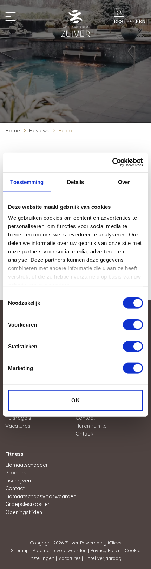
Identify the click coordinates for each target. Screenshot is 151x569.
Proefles (15, 472)
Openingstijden (23, 512)
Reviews (39, 130)
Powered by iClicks (100, 543)
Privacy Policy (106, 550)
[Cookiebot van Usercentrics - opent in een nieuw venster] (112, 162)
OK (75, 400)
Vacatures (18, 426)
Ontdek (84, 433)
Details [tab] (75, 182)
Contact (85, 417)
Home (12, 130)
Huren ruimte (91, 426)
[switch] (133, 324)
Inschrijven (18, 480)
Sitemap (20, 550)
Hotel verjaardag (103, 558)
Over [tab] (124, 182)
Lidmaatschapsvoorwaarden (40, 496)
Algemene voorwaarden (60, 550)
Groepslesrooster (27, 504)
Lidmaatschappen (27, 464)
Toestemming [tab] (27, 182)
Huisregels (18, 417)
